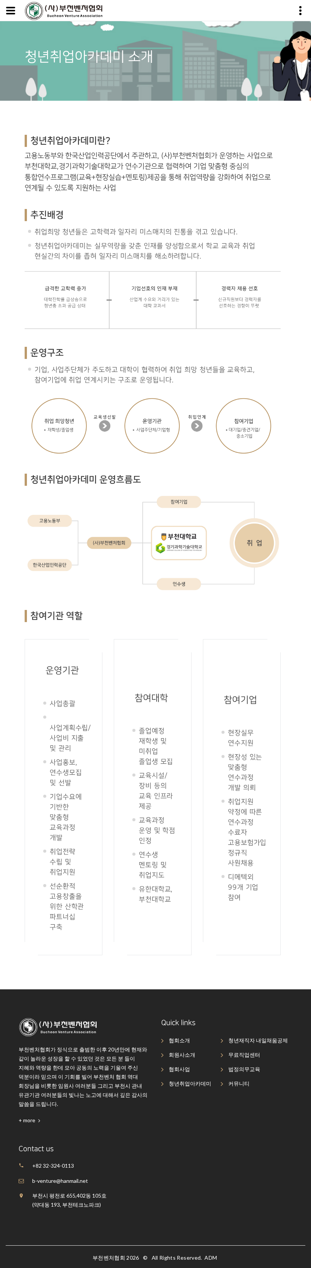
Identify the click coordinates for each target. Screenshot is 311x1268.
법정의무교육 (244, 1069)
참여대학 (151, 698)
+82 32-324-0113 (53, 1165)
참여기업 (240, 700)
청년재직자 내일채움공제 (258, 1040)
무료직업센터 (244, 1054)
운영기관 (62, 670)
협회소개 (179, 1040)
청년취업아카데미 (190, 1083)
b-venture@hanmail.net (60, 1181)
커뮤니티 (239, 1083)
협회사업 (179, 1069)
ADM (210, 1257)
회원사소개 (182, 1054)
